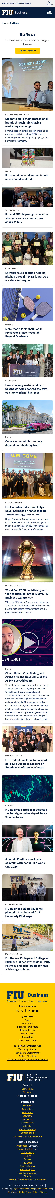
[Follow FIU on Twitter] (29, 1096)
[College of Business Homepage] (14, 12)
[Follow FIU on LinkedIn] (22, 1096)
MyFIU (27, 1156)
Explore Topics (26, 50)
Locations (27, 1116)
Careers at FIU (28, 1133)
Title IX (27, 1176)
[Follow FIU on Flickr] (36, 1096)
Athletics (27, 1126)
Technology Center (27, 1049)
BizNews (14, 23)
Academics (27, 1023)
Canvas (27, 1159)
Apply (27, 1020)
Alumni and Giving (27, 1129)
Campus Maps (27, 1152)
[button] (49, 12)
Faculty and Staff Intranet (27, 1052)
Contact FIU (27, 1088)
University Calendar (27, 1149)
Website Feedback (43, 1189)
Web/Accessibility (16, 1192)
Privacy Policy (28, 1033)
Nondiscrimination (27, 1173)
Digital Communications (23, 1189)
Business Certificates (27, 1026)
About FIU (27, 1105)
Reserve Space (27, 1169)
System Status (27, 1166)
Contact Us (27, 1037)
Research (27, 1119)
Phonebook (22, 1145)
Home (5, 23)
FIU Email (27, 1162)
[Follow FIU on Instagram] (18, 1096)
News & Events (27, 1030)
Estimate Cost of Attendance (27, 1136)
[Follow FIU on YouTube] (33, 1096)
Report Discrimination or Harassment (27, 1179)
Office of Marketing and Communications (27, 1059)
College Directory (27, 1056)
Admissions (27, 1109)
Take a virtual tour (27, 1040)
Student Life (27, 1122)
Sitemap (43, 1192)
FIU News (27, 1092)
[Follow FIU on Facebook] (25, 1096)
